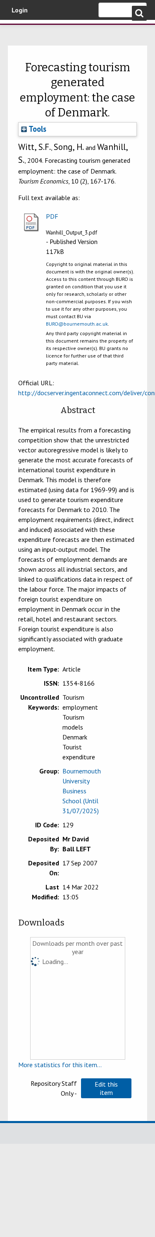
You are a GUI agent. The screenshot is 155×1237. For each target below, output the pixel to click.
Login (20, 10)
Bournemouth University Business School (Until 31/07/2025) (81, 791)
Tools (36, 129)
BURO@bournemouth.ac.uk (77, 324)
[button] (106, 1088)
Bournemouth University (18, 31)
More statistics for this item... (60, 1065)
